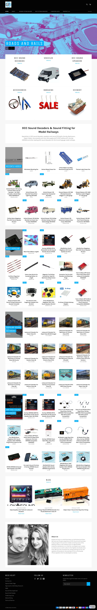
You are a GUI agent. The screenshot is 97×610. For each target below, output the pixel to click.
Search (7, 578)
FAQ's (6, 588)
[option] (48, 36)
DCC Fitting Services (41, 11)
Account (90, 11)
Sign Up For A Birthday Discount (14, 586)
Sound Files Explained (11, 590)
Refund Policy (9, 598)
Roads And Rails (12, 607)
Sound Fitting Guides (25, 11)
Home (6, 11)
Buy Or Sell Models (10, 593)
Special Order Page (10, 583)
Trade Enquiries (9, 595)
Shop (13, 11)
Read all (48, 482)
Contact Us (66, 11)
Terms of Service (9, 600)
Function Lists (55, 11)
